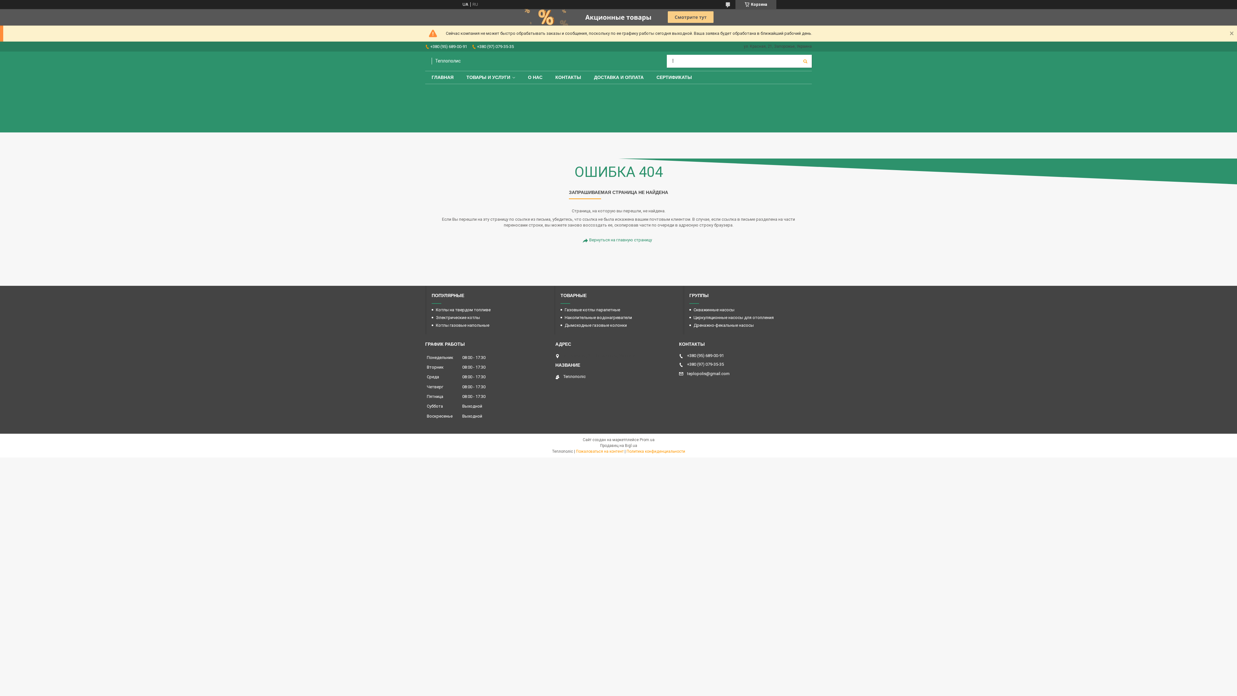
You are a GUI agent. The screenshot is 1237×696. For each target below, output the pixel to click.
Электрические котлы (458, 317)
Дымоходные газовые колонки (596, 325)
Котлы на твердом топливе (463, 309)
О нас (535, 77)
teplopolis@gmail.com (708, 373)
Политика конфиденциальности (656, 451)
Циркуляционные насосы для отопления (734, 317)
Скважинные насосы (714, 309)
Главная (443, 77)
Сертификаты (674, 77)
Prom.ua (647, 440)
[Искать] (805, 61)
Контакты (568, 77)
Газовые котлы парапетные (592, 309)
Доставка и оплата (619, 77)
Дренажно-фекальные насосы (724, 325)
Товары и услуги (488, 77)
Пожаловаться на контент (600, 451)
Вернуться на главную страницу (620, 239)
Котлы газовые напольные (462, 325)
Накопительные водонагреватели (598, 317)
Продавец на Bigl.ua (618, 445)
